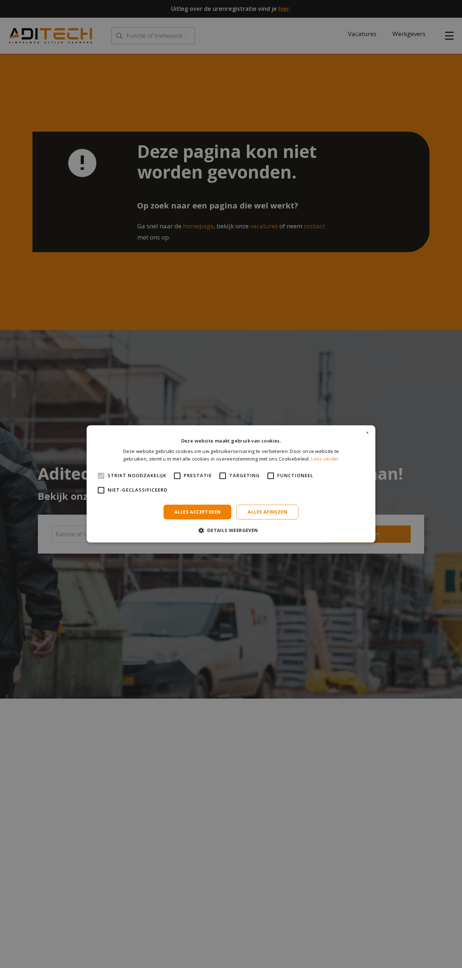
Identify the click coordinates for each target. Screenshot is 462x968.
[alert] (231, 484)
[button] (231, 530)
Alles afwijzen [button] (267, 512)
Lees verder (325, 459)
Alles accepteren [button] (197, 512)
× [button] (367, 432)
